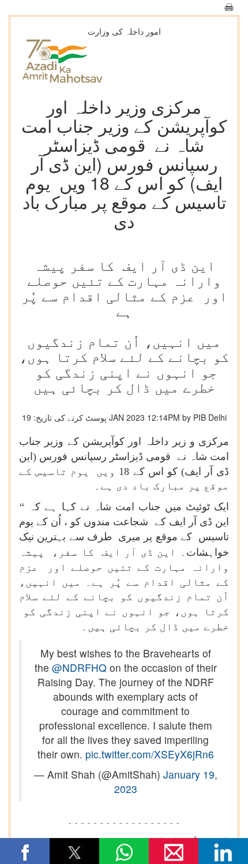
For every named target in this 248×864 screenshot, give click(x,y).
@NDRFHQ (79, 667)
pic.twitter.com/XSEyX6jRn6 (149, 754)
